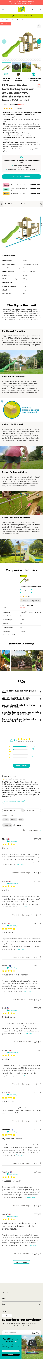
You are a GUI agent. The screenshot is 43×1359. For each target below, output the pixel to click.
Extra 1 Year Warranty (23, 16)
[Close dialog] (41, 1336)
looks (21, 820)
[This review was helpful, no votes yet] (34, 873)
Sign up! (10, 1354)
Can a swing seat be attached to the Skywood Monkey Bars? (19, 720)
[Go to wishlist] (36, 9)
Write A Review (21, 766)
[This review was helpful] (34, 1000)
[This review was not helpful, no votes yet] (38, 873)
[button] (39, 41)
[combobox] (32, 830)
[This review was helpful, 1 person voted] (35, 1042)
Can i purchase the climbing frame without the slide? (18, 706)
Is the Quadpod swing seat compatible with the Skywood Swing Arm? (20, 713)
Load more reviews (21, 1262)
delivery (13, 820)
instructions (7, 825)
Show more (18, 825)
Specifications (10, 204)
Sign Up (35, 1333)
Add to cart (26, 591)
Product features (27, 204)
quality (5, 820)
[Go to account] (32, 9)
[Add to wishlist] (39, 85)
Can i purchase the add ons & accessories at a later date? (16, 699)
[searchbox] (11, 810)
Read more (21, 864)
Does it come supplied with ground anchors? (19, 692)
